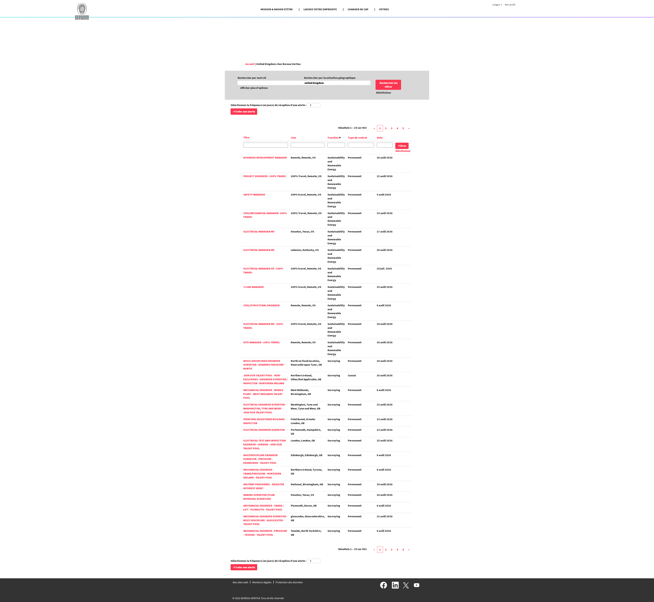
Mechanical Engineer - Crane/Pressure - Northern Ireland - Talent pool (262, 473)
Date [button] (380, 137)
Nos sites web (240, 582)
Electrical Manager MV (258, 231)
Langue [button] (496, 4)
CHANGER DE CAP (358, 9)
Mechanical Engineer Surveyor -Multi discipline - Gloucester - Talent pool (265, 520)
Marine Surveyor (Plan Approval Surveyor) (259, 496)
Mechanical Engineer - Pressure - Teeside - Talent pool (265, 532)
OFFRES (384, 9)
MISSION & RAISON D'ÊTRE (277, 9)
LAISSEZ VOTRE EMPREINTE (320, 9)
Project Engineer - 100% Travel (264, 176)
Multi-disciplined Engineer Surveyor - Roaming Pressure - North (264, 364)
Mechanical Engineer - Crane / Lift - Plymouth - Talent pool (263, 507)
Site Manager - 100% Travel (261, 342)
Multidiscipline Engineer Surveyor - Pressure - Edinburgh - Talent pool (260, 459)
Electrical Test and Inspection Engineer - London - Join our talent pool (264, 444)
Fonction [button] (333, 137)
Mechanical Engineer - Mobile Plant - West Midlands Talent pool (263, 394)
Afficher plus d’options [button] (254, 87)
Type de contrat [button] (357, 137)
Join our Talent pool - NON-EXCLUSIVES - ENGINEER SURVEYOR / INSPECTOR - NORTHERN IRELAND (265, 379)
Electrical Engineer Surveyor (264, 429)
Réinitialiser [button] (383, 92)
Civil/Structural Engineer (261, 305)
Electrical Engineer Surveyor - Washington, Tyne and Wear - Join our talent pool (264, 408)
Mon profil (510, 4)
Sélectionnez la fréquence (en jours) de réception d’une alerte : (268, 105)
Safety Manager (254, 194)
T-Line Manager (253, 287)
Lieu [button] (293, 137)
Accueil (249, 64)
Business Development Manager (265, 157)
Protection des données (289, 582)
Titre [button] (246, 137)
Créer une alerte (245, 111)
